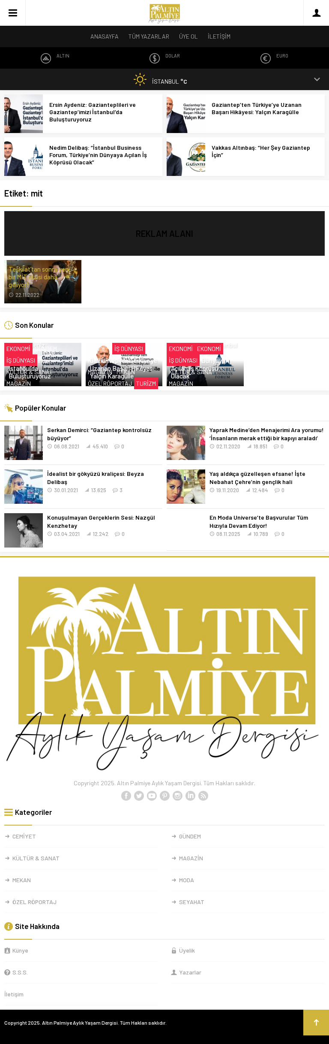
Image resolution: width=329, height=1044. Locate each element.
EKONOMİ (18, 348)
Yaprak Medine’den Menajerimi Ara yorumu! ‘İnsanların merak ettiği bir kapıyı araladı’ (266, 434)
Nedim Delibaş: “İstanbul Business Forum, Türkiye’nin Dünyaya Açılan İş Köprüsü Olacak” (98, 155)
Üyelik (187, 950)
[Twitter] (139, 796)
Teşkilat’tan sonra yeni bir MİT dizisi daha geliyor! (39, 276)
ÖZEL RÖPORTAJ (110, 383)
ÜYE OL (188, 36)
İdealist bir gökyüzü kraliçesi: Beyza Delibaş (95, 477)
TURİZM (146, 383)
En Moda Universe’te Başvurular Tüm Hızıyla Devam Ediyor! (258, 521)
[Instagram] (177, 796)
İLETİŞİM (219, 36)
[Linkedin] (190, 796)
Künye (20, 950)
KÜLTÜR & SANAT (29, 371)
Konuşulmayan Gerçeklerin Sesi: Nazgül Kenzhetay (101, 521)
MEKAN (126, 371)
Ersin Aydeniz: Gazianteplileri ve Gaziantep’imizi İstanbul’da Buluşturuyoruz (92, 112)
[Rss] (203, 796)
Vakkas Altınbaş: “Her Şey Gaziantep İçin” (261, 151)
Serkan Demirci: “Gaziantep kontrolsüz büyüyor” (99, 434)
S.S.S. (20, 972)
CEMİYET (24, 836)
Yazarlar (190, 972)
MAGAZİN (18, 383)
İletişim (14, 994)
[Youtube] (152, 796)
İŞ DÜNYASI (20, 360)
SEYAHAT (191, 901)
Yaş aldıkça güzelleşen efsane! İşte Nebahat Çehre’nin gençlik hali (257, 477)
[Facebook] (126, 796)
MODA (186, 880)
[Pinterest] (164, 796)
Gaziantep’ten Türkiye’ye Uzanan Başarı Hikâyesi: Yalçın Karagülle (257, 108)
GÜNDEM (46, 348)
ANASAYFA (104, 36)
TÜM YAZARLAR (149, 36)
